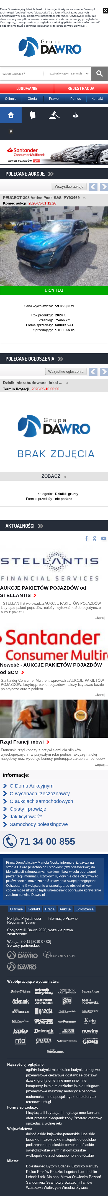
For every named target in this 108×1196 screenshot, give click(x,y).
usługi (46, 1102)
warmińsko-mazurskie (68, 1150)
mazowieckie (50, 1139)
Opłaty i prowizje (28, 809)
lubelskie (88, 1134)
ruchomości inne (39, 1097)
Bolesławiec (35, 1166)
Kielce (31, 1172)
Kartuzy (92, 1166)
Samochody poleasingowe (39, 824)
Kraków (43, 1172)
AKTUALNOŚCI (22, 526)
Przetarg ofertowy (88, 1118)
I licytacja (34, 1113)
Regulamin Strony (21, 922)
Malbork (53, 1177)
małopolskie (71, 1139)
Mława (66, 1177)
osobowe (89, 1091)
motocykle (72, 1091)
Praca (50, 909)
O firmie (11, 99)
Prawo (54, 99)
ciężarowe (56, 1075)
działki (31, 1080)
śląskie (88, 1145)
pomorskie (73, 1145)
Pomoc (75, 99)
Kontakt (97, 99)
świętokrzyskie (38, 1150)
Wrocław (68, 1188)
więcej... (101, 618)
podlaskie (56, 1145)
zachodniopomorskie (64, 1155)
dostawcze (74, 1075)
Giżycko (78, 1166)
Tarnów (86, 1182)
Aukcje (65, 909)
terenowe (33, 1102)
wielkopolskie (36, 1155)
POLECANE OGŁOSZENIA (32, 359)
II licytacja (51, 1113)
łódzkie (88, 1155)
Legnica (70, 1172)
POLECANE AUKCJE (27, 174)
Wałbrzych (52, 1188)
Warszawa (34, 1188)
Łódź (42, 1177)
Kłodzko (56, 1172)
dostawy (90, 1075)
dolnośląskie (36, 1134)
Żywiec (82, 1188)
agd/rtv (31, 1070)
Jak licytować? (26, 816)
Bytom (51, 1166)
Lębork (31, 1177)
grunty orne (46, 1080)
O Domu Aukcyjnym (31, 786)
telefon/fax (87, 1097)
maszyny (55, 1091)
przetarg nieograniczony (53, 1118)
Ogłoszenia (85, 909)
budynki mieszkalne (54, 1070)
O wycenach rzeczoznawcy (40, 793)
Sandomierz (35, 1182)
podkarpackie (36, 1145)
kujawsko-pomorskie (63, 1134)
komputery (34, 1086)
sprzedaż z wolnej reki (44, 1123)
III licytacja (69, 1113)
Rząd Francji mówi (22, 742)
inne (59, 1080)
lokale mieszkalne (58, 1086)
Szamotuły (54, 1182)
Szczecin (72, 1182)
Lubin (82, 1172)
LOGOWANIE (26, 88)
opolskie (89, 1139)
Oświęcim (80, 1177)
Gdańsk (64, 1166)
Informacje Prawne (63, 918)
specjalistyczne (65, 1097)
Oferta (32, 99)
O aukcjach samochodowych (41, 801)
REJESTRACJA (81, 88)
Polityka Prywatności (24, 918)
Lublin (92, 1172)
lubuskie (32, 1139)
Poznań (95, 1177)
